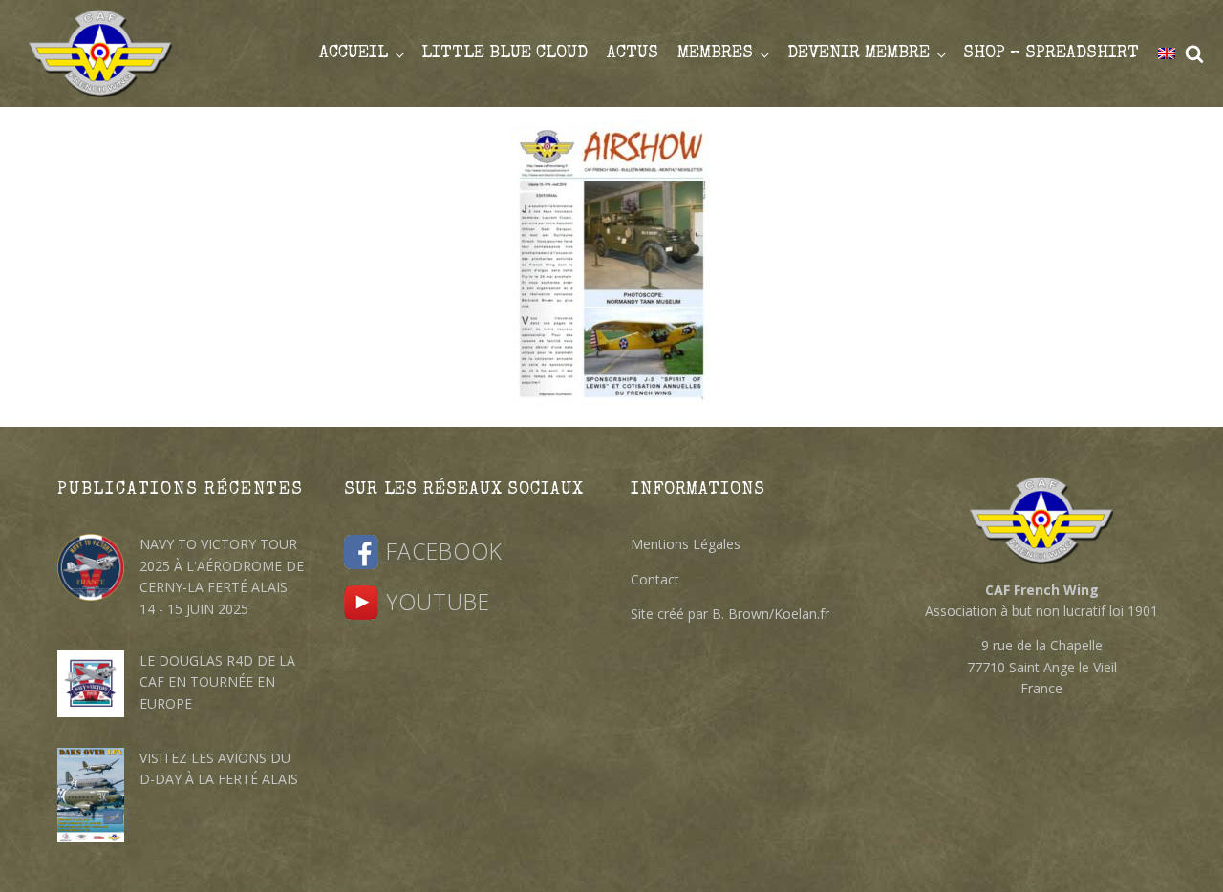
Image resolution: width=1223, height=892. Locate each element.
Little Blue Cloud (504, 53)
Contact (655, 579)
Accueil (353, 53)
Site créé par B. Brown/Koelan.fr (730, 614)
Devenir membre (858, 53)
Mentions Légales (685, 544)
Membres (715, 53)
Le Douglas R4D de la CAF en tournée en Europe (217, 681)
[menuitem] (1166, 53)
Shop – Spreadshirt (1051, 53)
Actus (632, 53)
